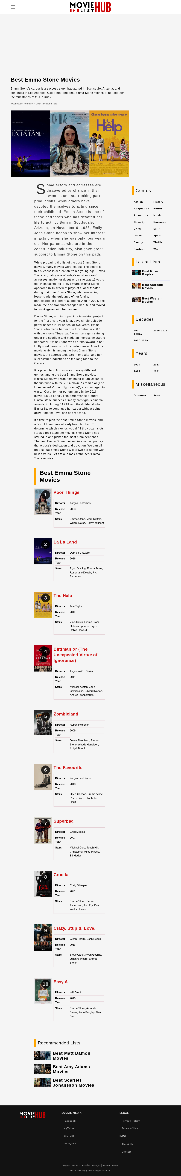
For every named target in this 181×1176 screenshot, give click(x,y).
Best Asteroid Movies (152, 286)
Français (96, 1165)
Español (86, 1165)
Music (157, 215)
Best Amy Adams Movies (71, 1069)
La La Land (65, 542)
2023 (156, 364)
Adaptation (141, 208)
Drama (138, 235)
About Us (127, 1144)
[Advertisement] (90, 50)
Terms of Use (130, 1128)
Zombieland (66, 714)
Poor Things (66, 492)
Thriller (158, 242)
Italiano (106, 1165)
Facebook (70, 1121)
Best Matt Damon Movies (71, 1056)
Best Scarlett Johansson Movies (73, 1083)
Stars (157, 395)
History (158, 201)
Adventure (141, 215)
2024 (137, 364)
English (66, 1165)
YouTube (69, 1136)
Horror (157, 208)
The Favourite (68, 767)
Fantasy (139, 249)
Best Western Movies (152, 300)
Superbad (64, 821)
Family (138, 242)
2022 (137, 371)
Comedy (139, 222)
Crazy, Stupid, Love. (74, 928)
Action (138, 201)
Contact (126, 1151)
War (156, 249)
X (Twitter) (70, 1128)
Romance (159, 222)
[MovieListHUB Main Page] (90, 7)
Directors (140, 395)
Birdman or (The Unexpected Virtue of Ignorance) (75, 655)
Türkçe (115, 1165)
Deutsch (76, 1165)
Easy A (61, 981)
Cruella (61, 874)
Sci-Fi (157, 228)
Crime (138, 228)
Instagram (70, 1143)
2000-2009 (141, 340)
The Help (63, 595)
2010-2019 (160, 330)
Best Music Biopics (150, 273)
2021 (156, 371)
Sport (157, 235)
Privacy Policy (131, 1121)
